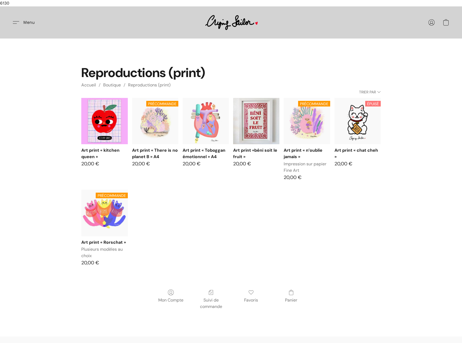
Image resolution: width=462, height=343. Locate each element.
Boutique (112, 85)
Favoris (251, 300)
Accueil (88, 85)
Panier (291, 300)
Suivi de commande (211, 303)
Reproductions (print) (149, 85)
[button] (231, 22)
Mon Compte (170, 300)
